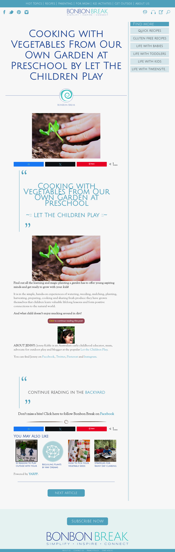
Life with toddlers (149, 54)
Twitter (11, 13)
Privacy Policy (93, 550)
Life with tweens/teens (150, 69)
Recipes (50, 3)
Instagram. (90, 357)
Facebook (5, 13)
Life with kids (149, 61)
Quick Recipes (149, 30)
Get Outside (123, 3)
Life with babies (149, 46)
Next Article (66, 493)
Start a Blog (107, 550)
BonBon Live (153, 13)
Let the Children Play (94, 350)
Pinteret (19, 13)
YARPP (33, 474)
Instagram (26, 13)
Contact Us (79, 550)
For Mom (83, 3)
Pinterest (72, 357)
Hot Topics (34, 3)
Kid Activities (102, 3)
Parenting (65, 3)
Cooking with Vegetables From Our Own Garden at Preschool (67, 194)
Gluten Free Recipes (149, 38)
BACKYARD (95, 392)
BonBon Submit (161, 13)
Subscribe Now (88, 521)
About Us (142, 3)
